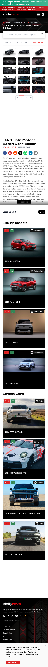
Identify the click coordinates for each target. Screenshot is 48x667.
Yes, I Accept (13, 662)
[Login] (43, 14)
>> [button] (31, 98)
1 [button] (21, 98)
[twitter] (20, 153)
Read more (24, 202)
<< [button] (17, 98)
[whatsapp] (25, 153)
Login (42, 212)
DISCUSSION (38, 42)
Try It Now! (31, 9)
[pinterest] (10, 153)
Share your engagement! (19, 4)
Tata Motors (34, 22)
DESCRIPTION (22, 43)
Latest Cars (7, 626)
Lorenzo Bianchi (11, 147)
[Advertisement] (24, 119)
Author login (7, 640)
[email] (36, 153)
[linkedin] (30, 153)
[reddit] (15, 153)
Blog (4, 636)
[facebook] (5, 153)
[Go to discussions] (12, 230)
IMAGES (8, 43)
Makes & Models (20, 22)
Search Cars (7, 633)
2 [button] (26, 98)
